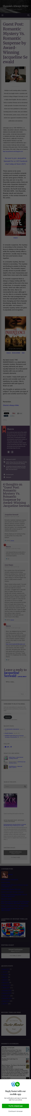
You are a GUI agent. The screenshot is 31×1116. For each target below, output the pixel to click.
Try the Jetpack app (16, 1106)
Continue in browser (15, 1111)
